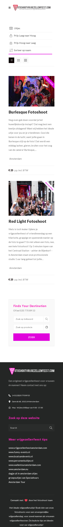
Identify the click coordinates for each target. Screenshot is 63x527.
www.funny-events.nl (19, 452)
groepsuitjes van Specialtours (24, 477)
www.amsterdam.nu (18, 469)
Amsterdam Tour (17, 482)
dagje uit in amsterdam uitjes (23, 473)
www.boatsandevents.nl (21, 456)
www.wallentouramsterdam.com (25, 465)
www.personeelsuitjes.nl (21, 460)
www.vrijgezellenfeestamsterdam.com (28, 447)
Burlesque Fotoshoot (28, 112)
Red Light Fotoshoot (27, 221)
